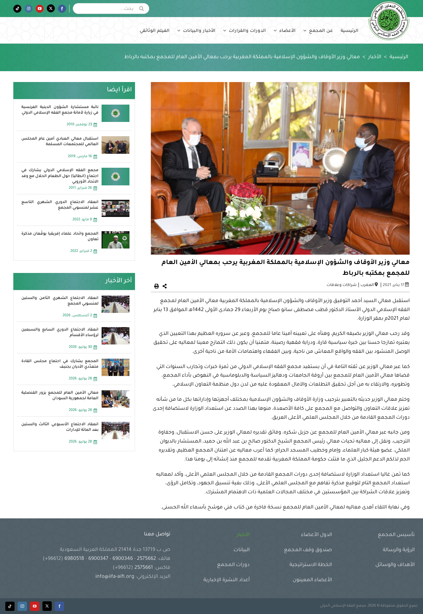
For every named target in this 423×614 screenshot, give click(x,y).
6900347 (98, 559)
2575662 (146, 559)
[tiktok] (10, 606)
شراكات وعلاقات (342, 285)
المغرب (367, 285)
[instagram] (22, 606)
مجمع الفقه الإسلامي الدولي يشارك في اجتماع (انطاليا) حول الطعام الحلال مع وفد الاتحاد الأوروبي (60, 176)
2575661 (143, 568)
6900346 (122, 559)
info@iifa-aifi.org (114, 577)
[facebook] (59, 606)
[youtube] (34, 606)
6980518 (74, 559)
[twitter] (47, 606)
